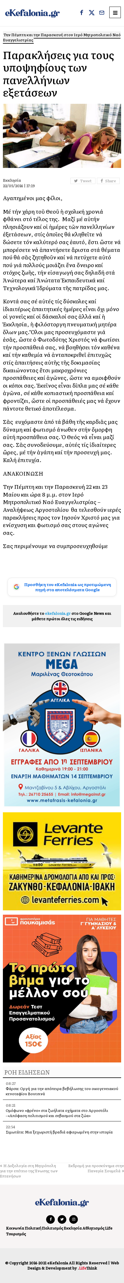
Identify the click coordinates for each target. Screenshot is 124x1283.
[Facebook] (81, 13)
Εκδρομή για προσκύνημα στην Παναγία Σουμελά (96, 1168)
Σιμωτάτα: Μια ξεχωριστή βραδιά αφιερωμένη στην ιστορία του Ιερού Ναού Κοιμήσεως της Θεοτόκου (59, 1134)
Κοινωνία (15, 1228)
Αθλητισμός (93, 1228)
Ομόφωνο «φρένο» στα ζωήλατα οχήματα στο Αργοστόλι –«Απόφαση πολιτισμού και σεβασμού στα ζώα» (57, 1113)
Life (108, 1228)
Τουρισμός (16, 1233)
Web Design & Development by (73, 1265)
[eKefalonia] (32, 13)
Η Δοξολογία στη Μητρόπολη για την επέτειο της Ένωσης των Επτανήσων (29, 1171)
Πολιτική (33, 1228)
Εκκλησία (73, 1228)
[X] (92, 13)
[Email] (102, 13)
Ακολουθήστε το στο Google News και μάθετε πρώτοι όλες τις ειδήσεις (62, 615)
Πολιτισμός (52, 1228)
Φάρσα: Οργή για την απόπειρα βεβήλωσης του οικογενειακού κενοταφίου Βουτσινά (62, 1091)
